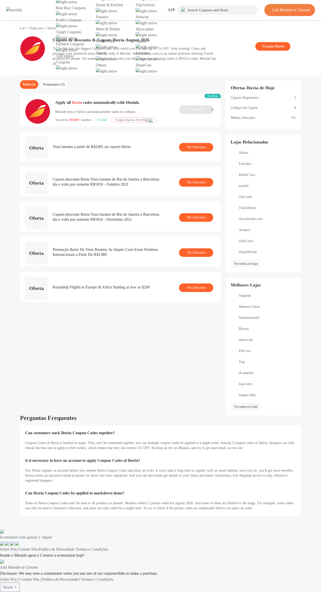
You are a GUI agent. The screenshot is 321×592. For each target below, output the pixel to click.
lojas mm (245, 384)
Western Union (249, 307)
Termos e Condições (92, 549)
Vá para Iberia (273, 46)
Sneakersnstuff (249, 318)
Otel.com (245, 197)
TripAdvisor (247, 208)
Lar (23, 28)
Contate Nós (28, 549)
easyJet (244, 186)
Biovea (244, 329)
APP (171, 10)
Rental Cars (247, 175)
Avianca (244, 230)
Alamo (243, 153)
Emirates (245, 164)
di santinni (246, 373)
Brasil (8, 587)
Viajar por (36, 28)
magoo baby (247, 395)
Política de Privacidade (57, 549)
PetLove (245, 351)
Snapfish (245, 296)
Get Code (201, 110)
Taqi (242, 362)
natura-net (246, 340)
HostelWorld (248, 252)
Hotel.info (246, 241)
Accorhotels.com (251, 219)
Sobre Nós (8, 549)
